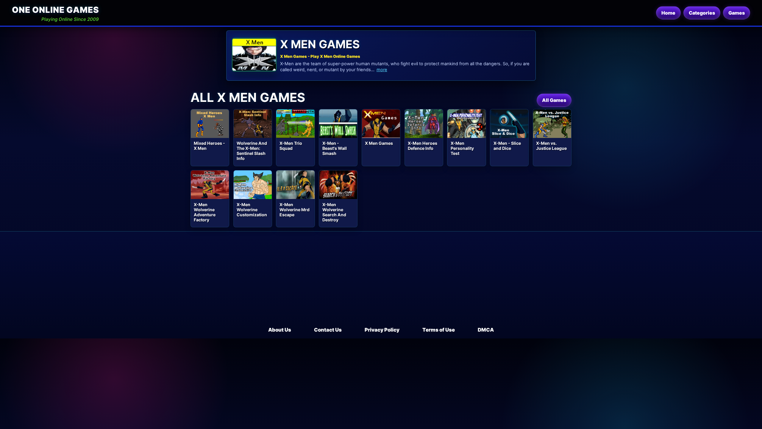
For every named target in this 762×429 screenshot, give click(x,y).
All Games (554, 100)
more (382, 69)
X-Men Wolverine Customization (252, 209)
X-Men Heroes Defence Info (422, 146)
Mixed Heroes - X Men (209, 146)
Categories (702, 13)
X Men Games (379, 143)
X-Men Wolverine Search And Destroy (334, 212)
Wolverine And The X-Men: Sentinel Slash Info (252, 151)
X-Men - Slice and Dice (507, 146)
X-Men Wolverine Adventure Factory (205, 212)
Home (668, 13)
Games (736, 13)
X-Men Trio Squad (290, 146)
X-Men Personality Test (462, 148)
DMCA (486, 330)
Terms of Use (438, 330)
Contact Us (328, 330)
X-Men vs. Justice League (551, 146)
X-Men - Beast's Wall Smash (334, 148)
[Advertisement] (381, 281)
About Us (279, 330)
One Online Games (55, 10)
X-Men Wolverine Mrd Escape (294, 209)
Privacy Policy (382, 330)
